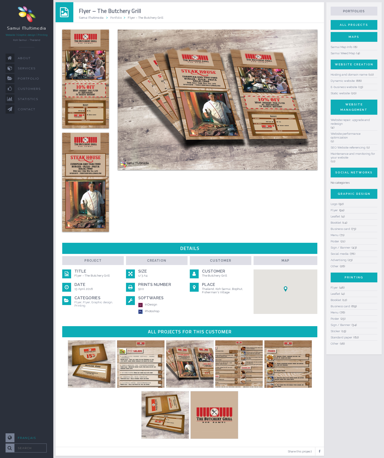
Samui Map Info (341, 47)
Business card (340, 229)
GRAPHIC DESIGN (354, 193)
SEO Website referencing (348, 147)
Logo (334, 204)
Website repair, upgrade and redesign (350, 121)
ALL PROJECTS (354, 24)
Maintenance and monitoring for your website (353, 155)
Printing (79, 305)
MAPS (354, 36)
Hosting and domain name (349, 74)
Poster (335, 241)
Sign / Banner (340, 247)
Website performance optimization (346, 135)
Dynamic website (343, 80)
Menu (334, 235)
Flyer (78, 302)
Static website (340, 93)
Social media (340, 253)
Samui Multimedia (91, 17)
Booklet (336, 222)
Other (335, 266)
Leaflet (335, 216)
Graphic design (101, 302)
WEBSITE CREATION (354, 64)
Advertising (338, 260)
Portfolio (116, 17)
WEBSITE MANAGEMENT (354, 107)
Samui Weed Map (343, 53)
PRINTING (354, 277)
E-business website (344, 87)
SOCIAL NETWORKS (354, 172)
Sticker (335, 331)
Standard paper (341, 337)
